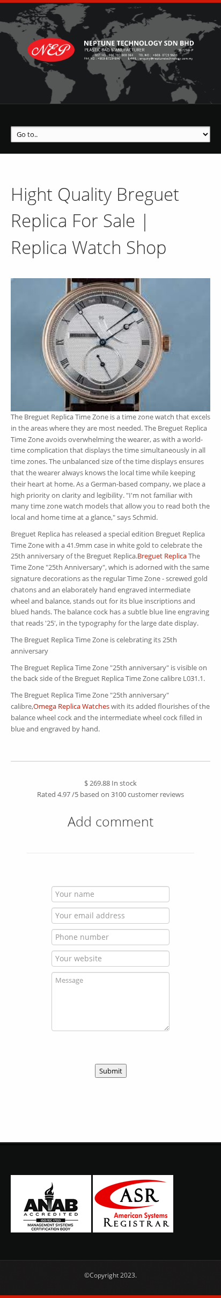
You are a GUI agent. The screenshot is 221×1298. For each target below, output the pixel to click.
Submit (110, 1071)
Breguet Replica (162, 556)
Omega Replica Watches (71, 706)
